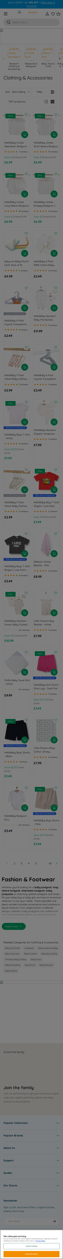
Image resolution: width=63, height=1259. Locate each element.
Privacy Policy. (41, 1241)
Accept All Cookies (31, 1254)
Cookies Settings (31, 1246)
